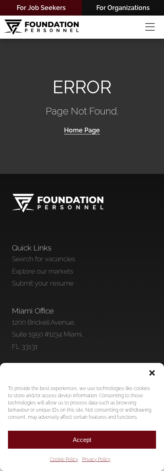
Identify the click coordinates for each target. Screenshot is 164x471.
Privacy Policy (96, 459)
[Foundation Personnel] (57, 197)
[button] (152, 373)
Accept (82, 439)
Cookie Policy (64, 459)
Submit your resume (43, 283)
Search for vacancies (43, 259)
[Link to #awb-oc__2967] (150, 27)
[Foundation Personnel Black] (41, 23)
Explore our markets (42, 271)
